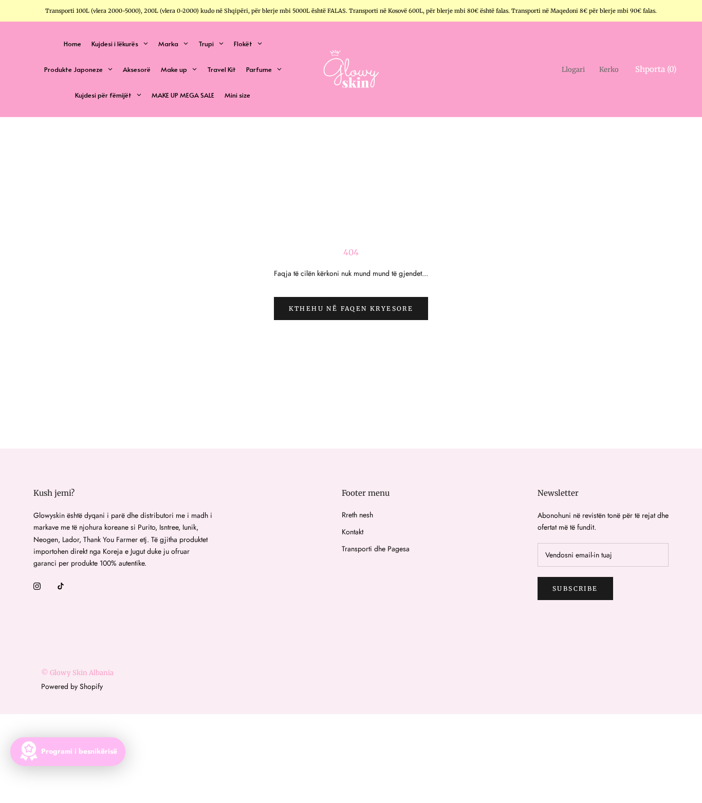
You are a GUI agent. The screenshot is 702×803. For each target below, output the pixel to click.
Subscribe (575, 588)
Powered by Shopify (72, 686)
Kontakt (352, 532)
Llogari (573, 69)
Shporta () (655, 69)
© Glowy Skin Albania (77, 672)
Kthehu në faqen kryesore (351, 308)
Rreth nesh (357, 515)
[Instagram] (37, 585)
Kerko (609, 69)
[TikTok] (60, 585)
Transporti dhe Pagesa (376, 549)
